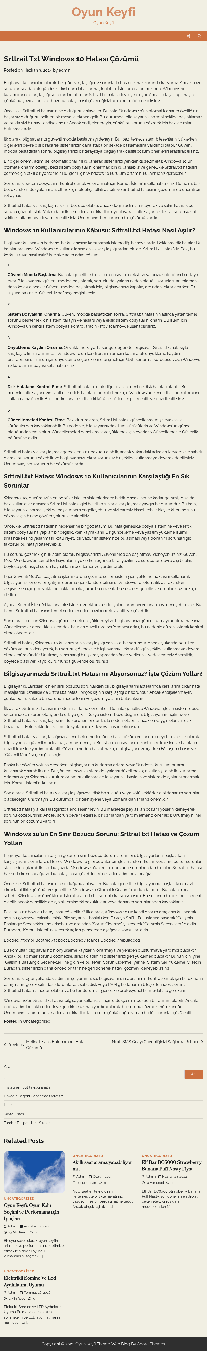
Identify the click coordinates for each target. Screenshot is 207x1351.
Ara (7, 1066)
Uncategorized (36, 1021)
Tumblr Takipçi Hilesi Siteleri (27, 1123)
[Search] (199, 36)
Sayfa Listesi (14, 1114)
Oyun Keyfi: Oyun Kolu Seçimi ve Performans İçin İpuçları (31, 1212)
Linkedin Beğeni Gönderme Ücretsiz (33, 1096)
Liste (8, 1105)
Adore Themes (151, 1344)
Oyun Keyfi (104, 12)
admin (64, 70)
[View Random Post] (188, 36)
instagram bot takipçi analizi (28, 1087)
